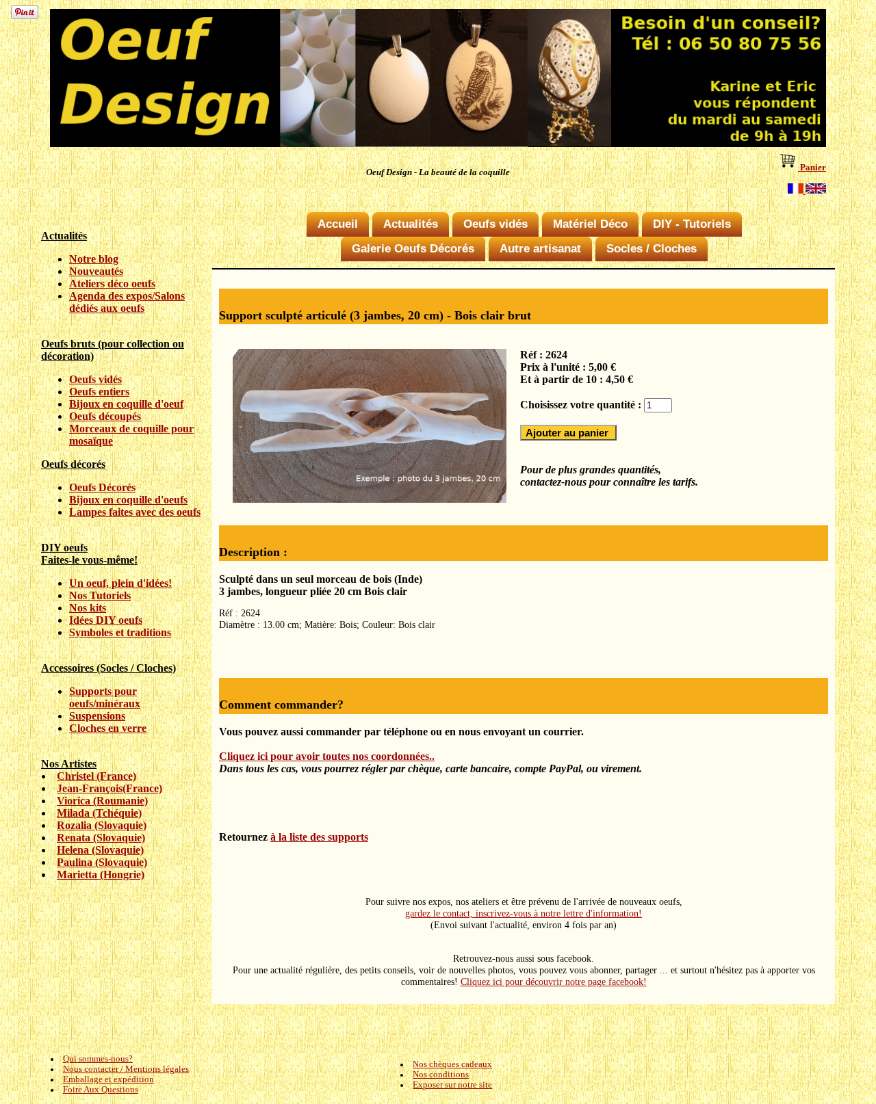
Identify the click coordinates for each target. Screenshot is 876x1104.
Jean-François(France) (109, 788)
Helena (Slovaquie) (100, 850)
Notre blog (93, 259)
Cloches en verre (107, 728)
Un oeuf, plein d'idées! (120, 583)
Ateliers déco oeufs (112, 283)
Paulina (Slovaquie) (102, 862)
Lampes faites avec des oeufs (135, 512)
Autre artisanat (540, 248)
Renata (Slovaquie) (101, 837)
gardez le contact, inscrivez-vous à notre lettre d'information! (523, 913)
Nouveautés (96, 271)
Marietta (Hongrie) (100, 874)
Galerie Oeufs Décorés (413, 248)
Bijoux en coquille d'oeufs (128, 499)
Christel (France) (96, 776)
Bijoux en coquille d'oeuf (126, 404)
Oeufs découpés (105, 416)
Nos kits (87, 608)
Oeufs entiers (99, 391)
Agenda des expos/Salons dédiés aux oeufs (127, 302)
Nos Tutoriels (100, 595)
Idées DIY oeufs (105, 620)
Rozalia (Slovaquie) (101, 825)
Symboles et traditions (120, 632)
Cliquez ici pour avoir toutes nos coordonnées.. (327, 756)
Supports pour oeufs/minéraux (104, 697)
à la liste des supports (319, 837)
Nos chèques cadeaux (452, 1064)
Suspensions (97, 716)
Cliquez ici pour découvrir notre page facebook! (554, 981)
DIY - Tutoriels (692, 224)
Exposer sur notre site (452, 1085)
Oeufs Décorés (102, 487)
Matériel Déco (590, 224)
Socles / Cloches (651, 248)
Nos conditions (441, 1074)
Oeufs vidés (95, 379)
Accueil (338, 224)
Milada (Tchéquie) (99, 813)
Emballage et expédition (108, 1079)
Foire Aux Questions (100, 1089)
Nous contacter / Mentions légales (126, 1069)
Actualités (410, 224)
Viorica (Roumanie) (102, 800)
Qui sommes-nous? (98, 1059)
